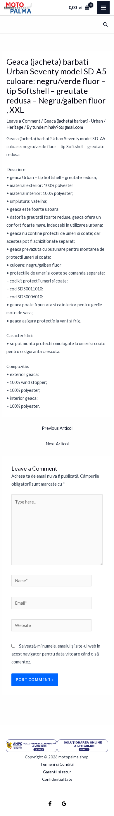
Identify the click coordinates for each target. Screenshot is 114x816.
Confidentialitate (57, 779)
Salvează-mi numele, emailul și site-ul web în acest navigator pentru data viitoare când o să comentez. (55, 653)
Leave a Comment (23, 120)
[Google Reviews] (64, 803)
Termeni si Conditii (57, 764)
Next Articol (57, 443)
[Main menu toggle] (103, 7)
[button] (105, 24)
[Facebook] (50, 803)
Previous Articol (57, 428)
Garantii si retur (57, 771)
